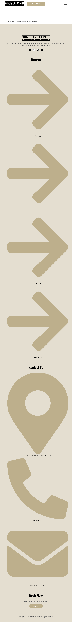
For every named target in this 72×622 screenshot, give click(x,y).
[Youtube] (42, 50)
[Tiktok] (38, 50)
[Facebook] (30, 50)
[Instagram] (34, 50)
